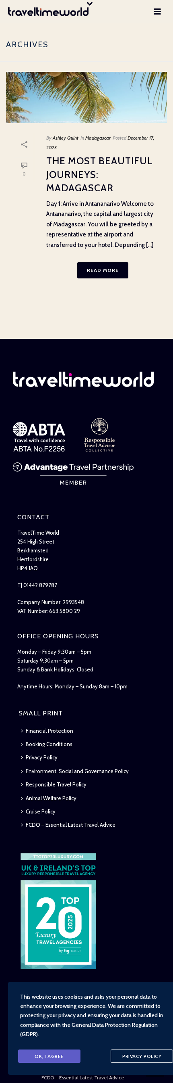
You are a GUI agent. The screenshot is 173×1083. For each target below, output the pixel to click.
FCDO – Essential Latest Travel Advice (70, 825)
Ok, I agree (49, 1056)
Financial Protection (49, 731)
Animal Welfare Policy (51, 798)
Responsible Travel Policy (56, 784)
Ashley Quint (65, 138)
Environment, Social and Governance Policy (77, 771)
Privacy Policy (42, 757)
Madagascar (98, 138)
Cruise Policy (41, 811)
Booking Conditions (49, 744)
